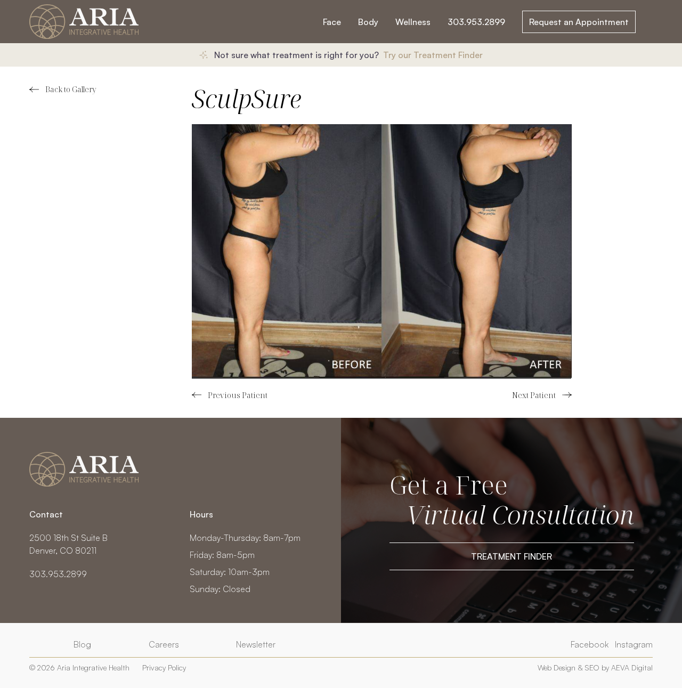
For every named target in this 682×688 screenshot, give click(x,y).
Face (332, 22)
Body (368, 22)
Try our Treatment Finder (433, 55)
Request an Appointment (579, 22)
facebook (589, 644)
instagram (634, 644)
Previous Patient (229, 395)
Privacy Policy (164, 667)
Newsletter (255, 644)
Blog (82, 644)
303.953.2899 (476, 22)
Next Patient (542, 395)
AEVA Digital (632, 667)
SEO (591, 667)
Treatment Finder (511, 556)
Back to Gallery (70, 89)
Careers (164, 644)
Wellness (413, 22)
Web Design (556, 667)
